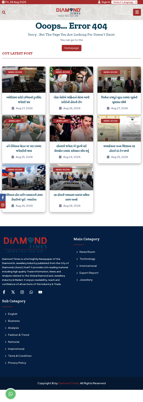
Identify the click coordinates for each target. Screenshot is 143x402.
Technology (87, 259)
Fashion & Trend (18, 335)
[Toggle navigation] (137, 12)
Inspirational (16, 349)
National (13, 342)
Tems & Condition (20, 356)
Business (14, 321)
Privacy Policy (17, 363)
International (88, 266)
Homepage (71, 48)
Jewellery (86, 280)
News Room (87, 252)
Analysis (13, 328)
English (12, 314)
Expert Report (89, 273)
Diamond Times (68, 383)
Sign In (105, 2)
